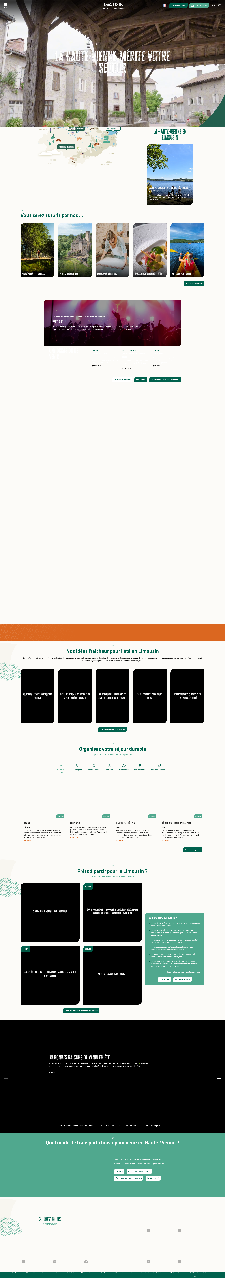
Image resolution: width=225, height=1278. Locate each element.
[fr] (164, 5)
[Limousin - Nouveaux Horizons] (112, 6)
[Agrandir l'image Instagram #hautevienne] (34, 1251)
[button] (213, 5)
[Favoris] (219, 5)
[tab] (61, 767)
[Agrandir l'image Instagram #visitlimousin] (159, 1251)
